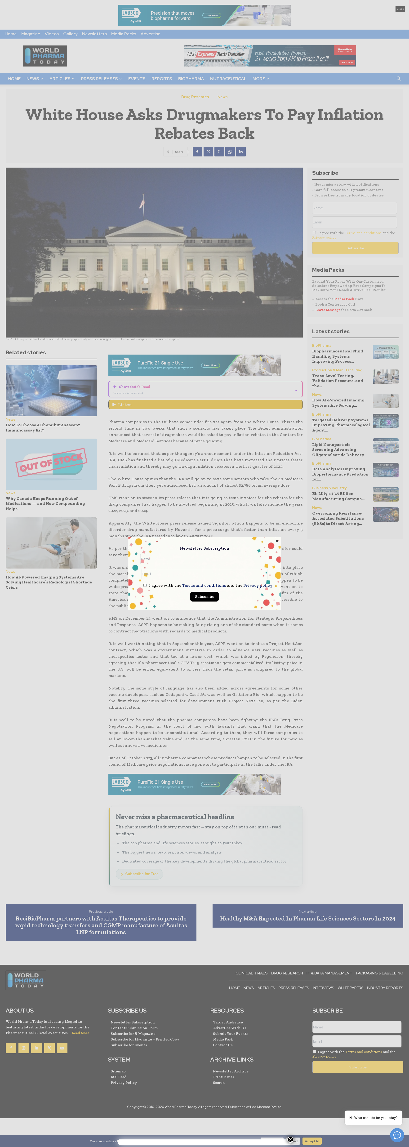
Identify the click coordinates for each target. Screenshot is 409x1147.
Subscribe (204, 596)
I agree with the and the (210, 585)
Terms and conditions (204, 585)
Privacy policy (257, 585)
